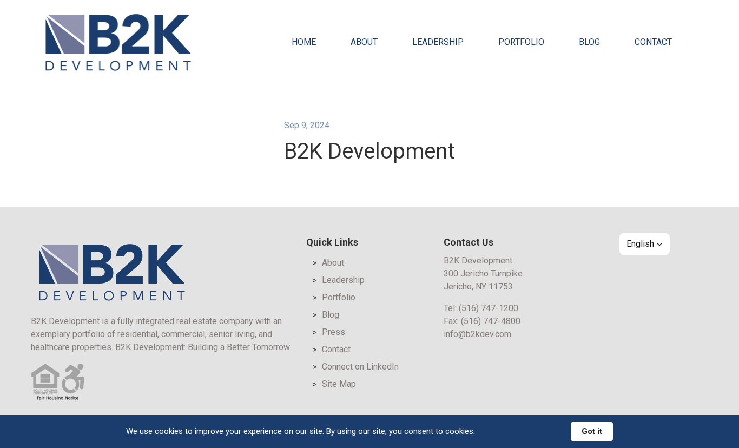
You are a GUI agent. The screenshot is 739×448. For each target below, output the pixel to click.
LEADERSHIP (438, 42)
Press (333, 332)
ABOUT (364, 42)
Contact (336, 349)
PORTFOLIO (521, 42)
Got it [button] (592, 431)
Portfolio (338, 297)
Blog (330, 314)
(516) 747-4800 (490, 321)
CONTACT (653, 42)
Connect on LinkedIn (360, 366)
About (333, 263)
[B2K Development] (118, 42)
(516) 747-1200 (488, 308)
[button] (644, 244)
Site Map (339, 384)
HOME (304, 42)
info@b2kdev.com (477, 334)
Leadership (343, 280)
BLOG (589, 42)
